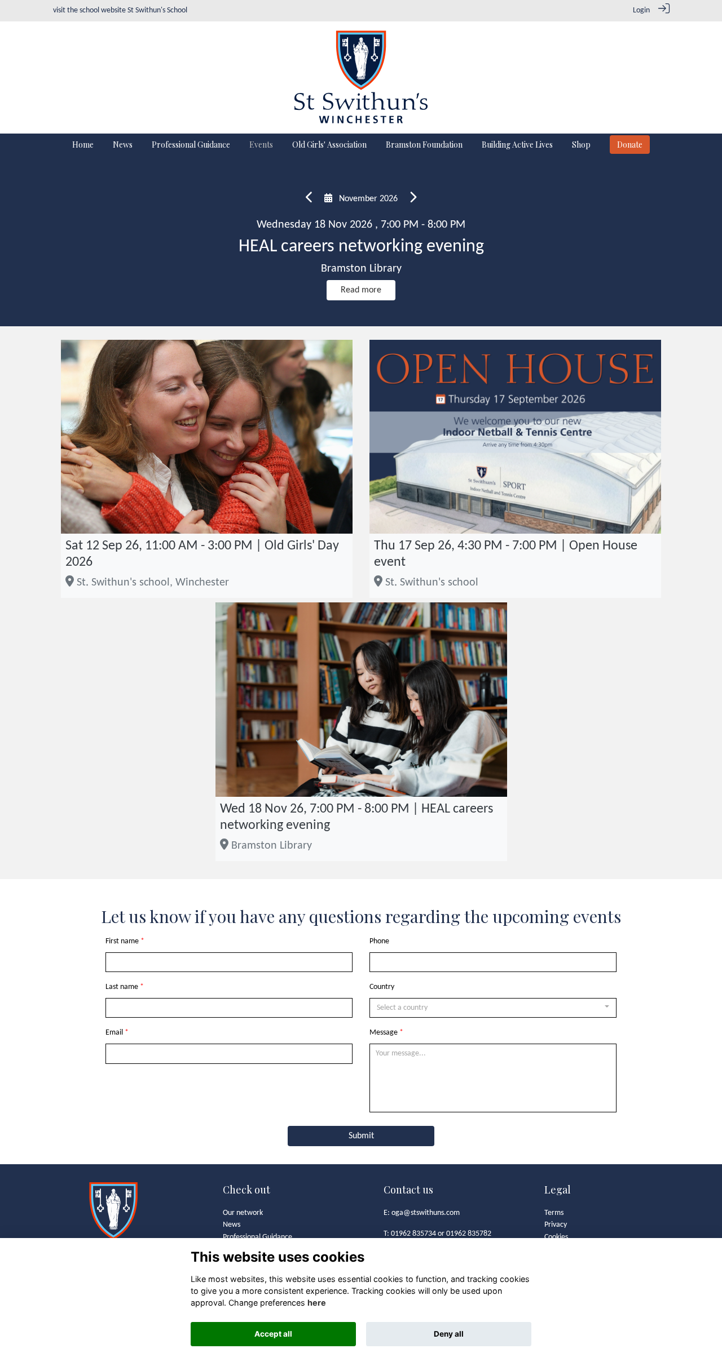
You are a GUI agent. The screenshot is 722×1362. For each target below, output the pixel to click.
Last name (121, 987)
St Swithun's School (157, 10)
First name (122, 941)
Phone (379, 941)
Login (641, 10)
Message (383, 1032)
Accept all (273, 1333)
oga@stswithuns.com (425, 1213)
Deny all (449, 1333)
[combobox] (493, 1008)
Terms (553, 1213)
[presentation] (309, 199)
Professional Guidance (257, 1237)
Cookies (556, 1237)
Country (381, 987)
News (231, 1225)
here (316, 1302)
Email (114, 1032)
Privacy (555, 1225)
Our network (243, 1213)
